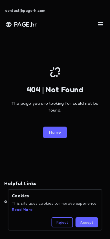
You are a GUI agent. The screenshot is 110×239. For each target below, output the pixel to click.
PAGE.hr (25, 24)
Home (55, 132)
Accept (86, 222)
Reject (62, 222)
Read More (22, 209)
